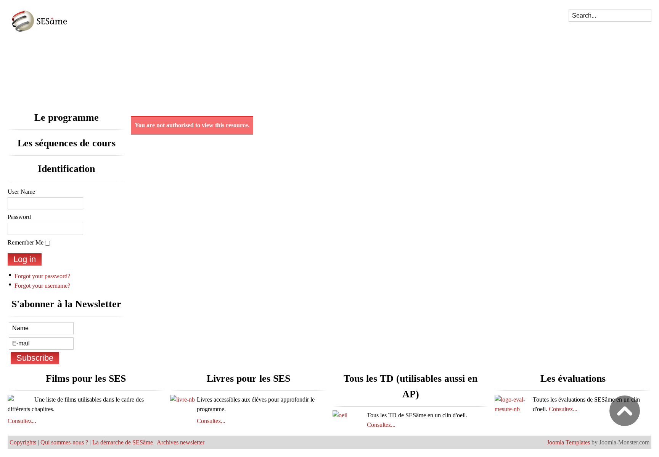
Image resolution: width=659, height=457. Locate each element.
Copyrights (23, 442)
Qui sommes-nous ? (64, 442)
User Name (21, 191)
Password (19, 217)
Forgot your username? (42, 285)
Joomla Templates (568, 442)
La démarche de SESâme (122, 442)
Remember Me (25, 242)
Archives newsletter (180, 442)
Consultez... (22, 421)
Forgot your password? (42, 276)
